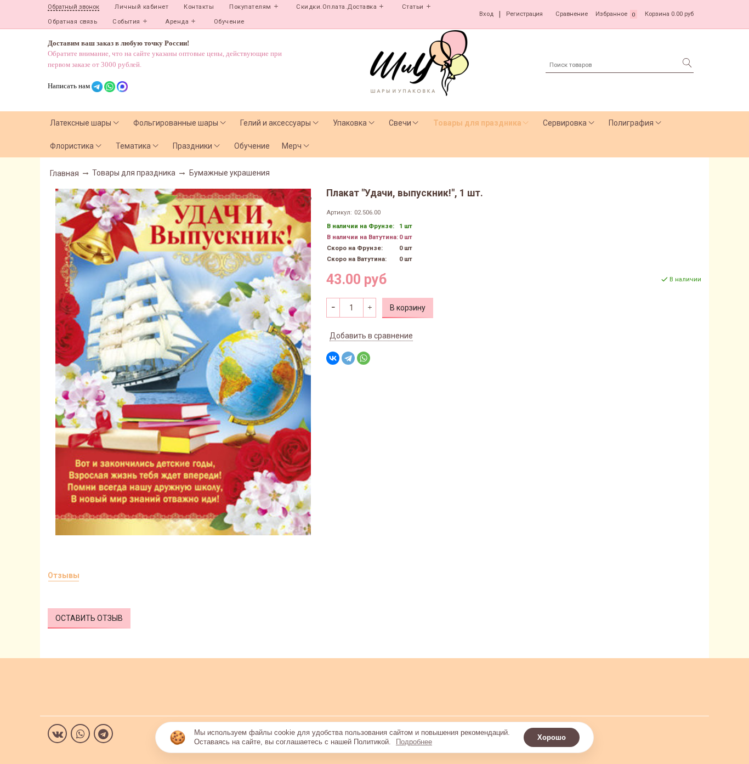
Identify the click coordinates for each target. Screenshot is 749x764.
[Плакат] (183, 360)
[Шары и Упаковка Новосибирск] (419, 62)
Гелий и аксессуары (275, 122)
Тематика (133, 146)
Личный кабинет (141, 6)
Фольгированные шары (175, 122)
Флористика (72, 146)
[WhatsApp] (363, 358)
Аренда (177, 21)
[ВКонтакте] (332, 358)
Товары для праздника (477, 122)
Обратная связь (72, 21)
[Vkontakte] (57, 733)
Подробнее (414, 742)
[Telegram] (348, 358)
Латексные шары (80, 122)
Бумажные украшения (229, 172)
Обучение (229, 21)
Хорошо (551, 737)
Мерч (292, 146)
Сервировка (565, 122)
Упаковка (350, 122)
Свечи (400, 122)
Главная (64, 173)
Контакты (199, 6)
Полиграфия (631, 122)
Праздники (192, 146)
